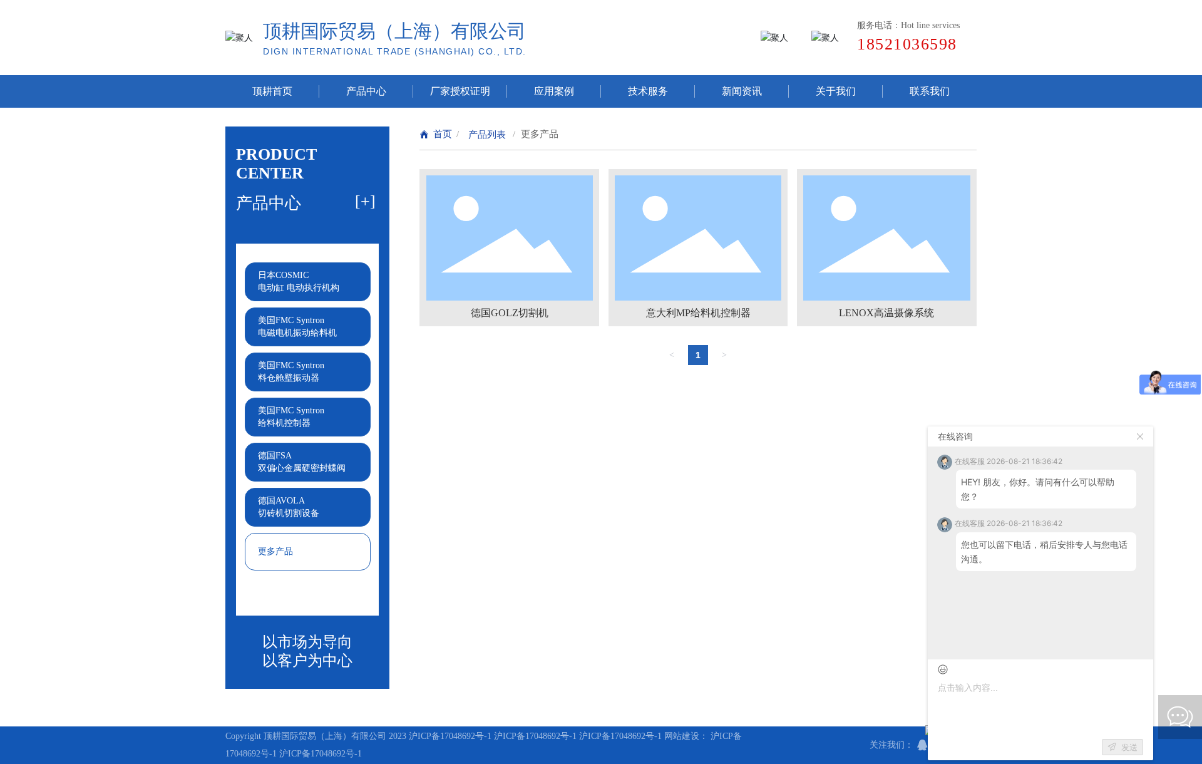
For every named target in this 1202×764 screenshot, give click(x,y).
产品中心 (366, 91)
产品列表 (487, 135)
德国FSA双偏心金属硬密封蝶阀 (302, 462)
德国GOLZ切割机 (509, 312)
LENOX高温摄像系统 (886, 312)
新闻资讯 (742, 91)
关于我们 (836, 91)
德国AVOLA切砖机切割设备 (288, 507)
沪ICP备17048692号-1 (450, 736)
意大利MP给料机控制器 (698, 312)
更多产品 (275, 551)
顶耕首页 (272, 91)
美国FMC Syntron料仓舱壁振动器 (291, 372)
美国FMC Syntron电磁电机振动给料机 (297, 327)
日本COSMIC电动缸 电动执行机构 (298, 281)
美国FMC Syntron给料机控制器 (291, 417)
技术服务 (648, 91)
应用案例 (554, 91)
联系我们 (930, 91)
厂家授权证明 (460, 91)
